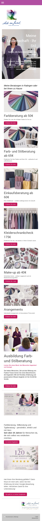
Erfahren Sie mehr (10, 123)
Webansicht (35, 518)
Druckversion (9, 516)
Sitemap (16, 516)
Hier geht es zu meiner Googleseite (15, 494)
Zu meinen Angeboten (11, 442)
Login (36, 516)
